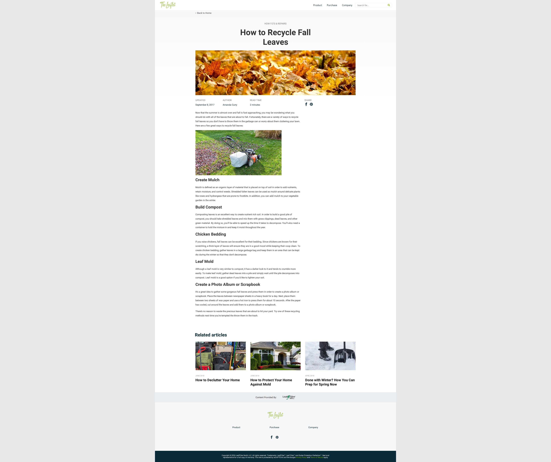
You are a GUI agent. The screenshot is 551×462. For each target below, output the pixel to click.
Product (317, 5)
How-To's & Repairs (275, 23)
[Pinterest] (277, 437)
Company (347, 5)
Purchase (332, 5)
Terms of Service (317, 457)
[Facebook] (271, 437)
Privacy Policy (301, 457)
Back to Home (204, 13)
